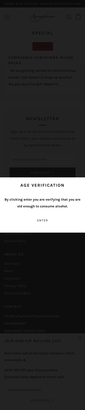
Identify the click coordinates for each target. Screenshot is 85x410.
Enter (42, 220)
